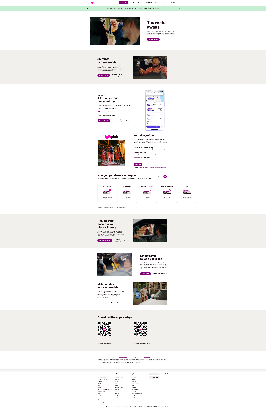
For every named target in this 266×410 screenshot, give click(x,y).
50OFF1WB (139, 8)
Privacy (108, 406)
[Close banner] (179, 8)
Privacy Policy (147, 357)
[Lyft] (92, 3)
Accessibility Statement (117, 406)
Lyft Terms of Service (161, 167)
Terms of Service (123, 357)
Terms (103, 406)
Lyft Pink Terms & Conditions (147, 167)
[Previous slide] (158, 176)
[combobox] (173, 3)
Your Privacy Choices (129, 406)
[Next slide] (165, 176)
